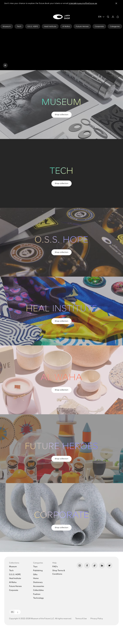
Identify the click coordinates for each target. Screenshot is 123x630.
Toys (35, 567)
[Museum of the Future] (61, 16)
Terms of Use (81, 619)
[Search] (108, 16)
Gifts (35, 575)
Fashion (36, 594)
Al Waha (12, 582)
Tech (11, 571)
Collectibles (38, 590)
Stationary (38, 582)
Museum (13, 567)
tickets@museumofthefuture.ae (83, 3)
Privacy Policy (96, 619)
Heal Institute (15, 578)
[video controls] (5, 65)
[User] (113, 16)
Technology (38, 598)
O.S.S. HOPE (15, 575)
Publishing (38, 571)
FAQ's (55, 567)
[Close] (116, 3)
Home (36, 578)
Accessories (38, 586)
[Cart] (117, 16)
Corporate (13, 590)
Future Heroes (15, 586)
